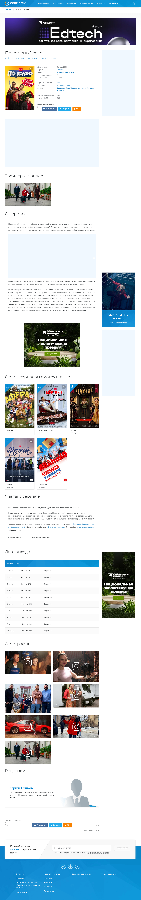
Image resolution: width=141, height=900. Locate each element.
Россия (60, 70)
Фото (44, 58)
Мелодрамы (69, 72)
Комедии (60, 72)
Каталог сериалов (52, 874)
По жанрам (43, 3)
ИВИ (58, 83)
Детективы (49, 891)
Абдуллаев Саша (63, 85)
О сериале (20, 58)
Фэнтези (48, 887)
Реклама (20, 878)
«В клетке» (52, 527)
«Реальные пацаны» (86, 527)
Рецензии (72, 3)
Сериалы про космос (81, 874)
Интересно (114, 3)
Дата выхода (33, 58)
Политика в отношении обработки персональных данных (28, 885)
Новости (101, 3)
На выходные (86, 3)
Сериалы (8, 10)
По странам (58, 3)
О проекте (21, 874)
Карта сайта (21, 892)
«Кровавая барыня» (81, 524)
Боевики (48, 882)
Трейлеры (9, 58)
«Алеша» (61, 527)
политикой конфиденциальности (98, 852)
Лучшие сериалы (108, 874)
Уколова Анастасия (78, 88)
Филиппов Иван (63, 88)
